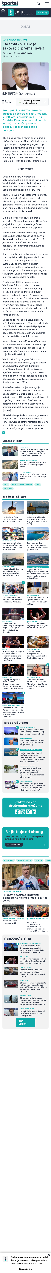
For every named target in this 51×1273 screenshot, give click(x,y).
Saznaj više (25, 1269)
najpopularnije (17, 938)
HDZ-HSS (8, 489)
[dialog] (25, 1263)
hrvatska (8, 860)
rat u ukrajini (24, 860)
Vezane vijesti (25, 168)
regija (38, 860)
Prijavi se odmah (14, 845)
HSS (37, 485)
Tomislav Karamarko (22, 485)
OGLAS (26, 26)
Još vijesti (22, 1023)
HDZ (6, 485)
